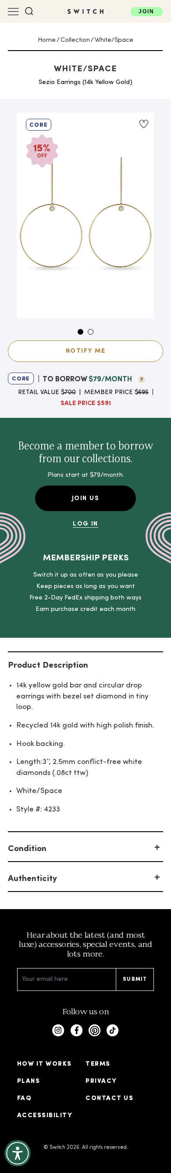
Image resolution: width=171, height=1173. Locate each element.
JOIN (146, 11)
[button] (29, 11)
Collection (75, 40)
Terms (98, 1064)
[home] (85, 11)
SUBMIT (135, 979)
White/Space (114, 40)
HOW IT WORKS (44, 1064)
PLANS (28, 1081)
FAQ (24, 1098)
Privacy (101, 1081)
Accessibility (44, 1115)
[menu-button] (13, 11)
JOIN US (85, 498)
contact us (109, 1098)
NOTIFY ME (85, 351)
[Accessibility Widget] (17, 1153)
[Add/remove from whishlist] (143, 124)
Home (47, 40)
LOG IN (85, 524)
